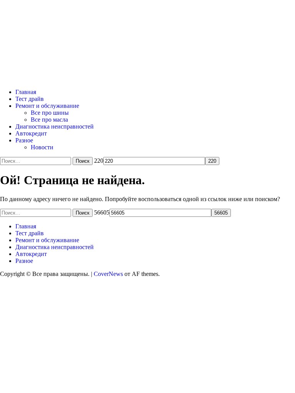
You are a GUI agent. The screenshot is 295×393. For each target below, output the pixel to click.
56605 (101, 212)
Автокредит (31, 133)
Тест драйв (29, 99)
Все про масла (49, 119)
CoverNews (108, 274)
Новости (42, 147)
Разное (24, 140)
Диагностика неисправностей (54, 126)
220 (98, 160)
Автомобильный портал (101, 31)
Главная (25, 92)
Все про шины (50, 112)
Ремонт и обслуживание (47, 105)
